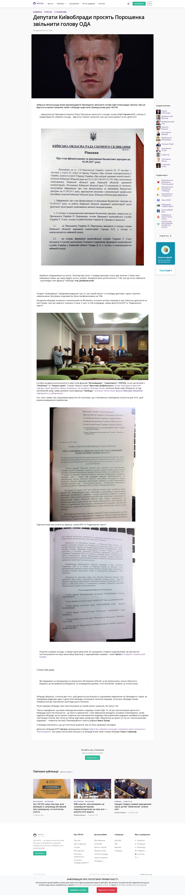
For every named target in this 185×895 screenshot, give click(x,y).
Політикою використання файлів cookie (91, 885)
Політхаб (101, 4)
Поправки (98, 861)
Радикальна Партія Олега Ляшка (166, 217)
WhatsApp (141, 847)
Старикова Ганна (165, 165)
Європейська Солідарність (166, 195)
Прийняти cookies (78, 890)
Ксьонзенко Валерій (166, 133)
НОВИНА (37, 12)
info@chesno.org (146, 874)
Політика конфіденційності (81, 861)
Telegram (141, 851)
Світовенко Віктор (166, 160)
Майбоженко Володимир (166, 139)
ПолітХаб (98, 844)
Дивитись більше (66, 772)
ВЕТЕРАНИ (49, 801)
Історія (77, 847)
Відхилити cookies (107, 890)
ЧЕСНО (41, 834)
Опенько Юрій (167, 144)
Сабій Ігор (165, 155)
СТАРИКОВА (60, 12)
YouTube (140, 854)
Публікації (60, 4)
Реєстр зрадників (88, 4)
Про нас (50, 4)
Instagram (141, 844)
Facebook (141, 840)
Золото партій (100, 847)
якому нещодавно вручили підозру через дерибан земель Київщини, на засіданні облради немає (89, 386)
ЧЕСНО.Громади (101, 854)
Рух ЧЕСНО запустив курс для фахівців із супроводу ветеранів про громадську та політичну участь (49, 808)
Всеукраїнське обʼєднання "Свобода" (167, 189)
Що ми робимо (100, 835)
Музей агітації (100, 851)
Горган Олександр (165, 112)
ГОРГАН (48, 12)
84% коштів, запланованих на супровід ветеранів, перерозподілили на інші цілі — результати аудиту (90, 808)
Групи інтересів (100, 857)
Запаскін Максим (164, 128)
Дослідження (74, 4)
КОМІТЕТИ (127, 801)
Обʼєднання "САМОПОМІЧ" (167, 205)
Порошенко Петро (166, 149)
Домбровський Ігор (167, 123)
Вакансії (118, 847)
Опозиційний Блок (167, 211)
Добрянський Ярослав (166, 117)
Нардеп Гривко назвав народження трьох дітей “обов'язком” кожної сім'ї (133, 806)
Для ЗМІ (118, 840)
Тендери (118, 851)
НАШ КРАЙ (166, 200)
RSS (116, 844)
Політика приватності (79, 855)
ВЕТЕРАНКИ (38, 801)
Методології (79, 851)
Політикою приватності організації (131, 885)
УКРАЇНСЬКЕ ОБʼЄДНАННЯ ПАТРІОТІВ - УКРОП (166, 224)
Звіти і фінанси (80, 844)
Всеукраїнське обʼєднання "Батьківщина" (167, 182)
